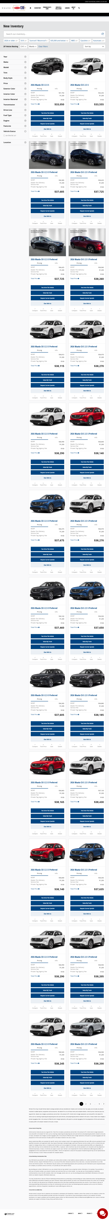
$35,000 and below (59, 40)
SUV (24, 40)
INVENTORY (37, 8)
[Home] (6, 8)
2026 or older (11, 40)
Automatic (98, 40)
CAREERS (67, 8)
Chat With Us (47, 129)
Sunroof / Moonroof (39, 40)
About (79, 1213)
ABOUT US (73, 8)
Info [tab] (56, 89)
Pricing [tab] (39, 89)
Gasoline (85, 40)
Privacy (89, 1213)
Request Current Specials (47, 124)
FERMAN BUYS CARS (47, 8)
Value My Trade (47, 118)
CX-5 (22, 46)
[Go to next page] (104, 1104)
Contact (70, 1213)
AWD (74, 40)
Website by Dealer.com (9, 1214)
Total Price (34, 104)
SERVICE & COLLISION (58, 8)
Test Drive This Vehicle (47, 113)
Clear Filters (43, 46)
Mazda (31, 46)
